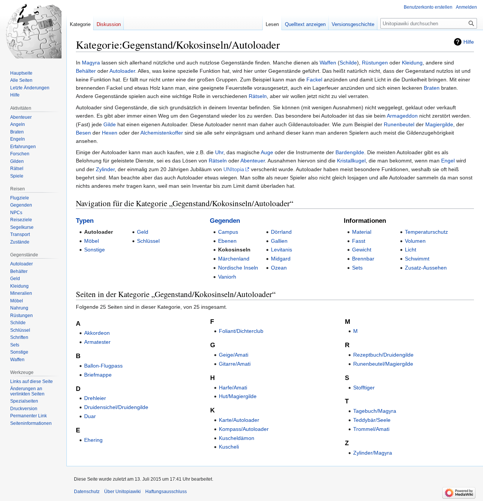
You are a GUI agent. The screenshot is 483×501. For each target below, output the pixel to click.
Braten (432, 88)
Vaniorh (227, 277)
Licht (410, 250)
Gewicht (361, 250)
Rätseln (258, 96)
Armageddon (402, 116)
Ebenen (227, 241)
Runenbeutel (399, 124)
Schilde (348, 63)
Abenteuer (252, 161)
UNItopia (233, 169)
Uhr (219, 152)
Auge (267, 152)
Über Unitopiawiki (122, 491)
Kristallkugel (351, 161)
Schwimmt (417, 259)
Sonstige (94, 250)
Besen (83, 133)
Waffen (328, 63)
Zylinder (105, 169)
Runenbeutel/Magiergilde (383, 364)
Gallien (279, 241)
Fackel (314, 80)
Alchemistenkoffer (161, 133)
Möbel (91, 241)
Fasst (358, 241)
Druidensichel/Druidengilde (116, 407)
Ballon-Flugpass (103, 366)
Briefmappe (98, 375)
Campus (228, 232)
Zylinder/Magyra (372, 453)
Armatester (97, 342)
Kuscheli (229, 447)
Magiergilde (439, 124)
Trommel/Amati (371, 429)
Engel (448, 161)
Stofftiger (364, 388)
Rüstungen (375, 63)
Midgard (281, 259)
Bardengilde (349, 152)
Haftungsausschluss (166, 491)
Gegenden (225, 220)
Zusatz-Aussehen (426, 268)
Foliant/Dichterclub (241, 331)
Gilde (109, 124)
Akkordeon (97, 333)
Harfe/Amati (233, 388)
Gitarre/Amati (235, 364)
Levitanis (281, 250)
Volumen (415, 241)
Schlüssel (148, 241)
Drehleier (95, 398)
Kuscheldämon (236, 438)
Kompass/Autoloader (244, 429)
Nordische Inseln (238, 268)
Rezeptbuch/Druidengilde (383, 355)
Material (361, 232)
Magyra (91, 63)
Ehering (93, 440)
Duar (90, 416)
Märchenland (233, 259)
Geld (142, 232)
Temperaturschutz (426, 232)
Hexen (109, 133)
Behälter (86, 71)
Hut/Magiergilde (238, 396)
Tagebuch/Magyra (374, 411)
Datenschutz (87, 491)
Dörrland (281, 232)
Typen (85, 220)
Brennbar (363, 259)
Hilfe (468, 42)
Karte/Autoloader (239, 420)
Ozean (279, 268)
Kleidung (412, 63)
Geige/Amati (233, 355)
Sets (357, 268)
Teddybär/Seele (372, 420)
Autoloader (122, 71)
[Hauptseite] (33, 30)
